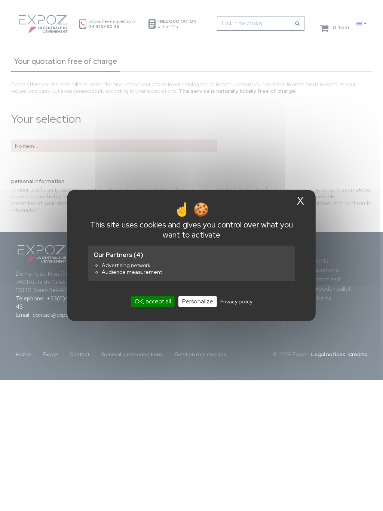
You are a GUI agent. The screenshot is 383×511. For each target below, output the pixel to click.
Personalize (197, 301)
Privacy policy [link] (236, 301)
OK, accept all (153, 301)
